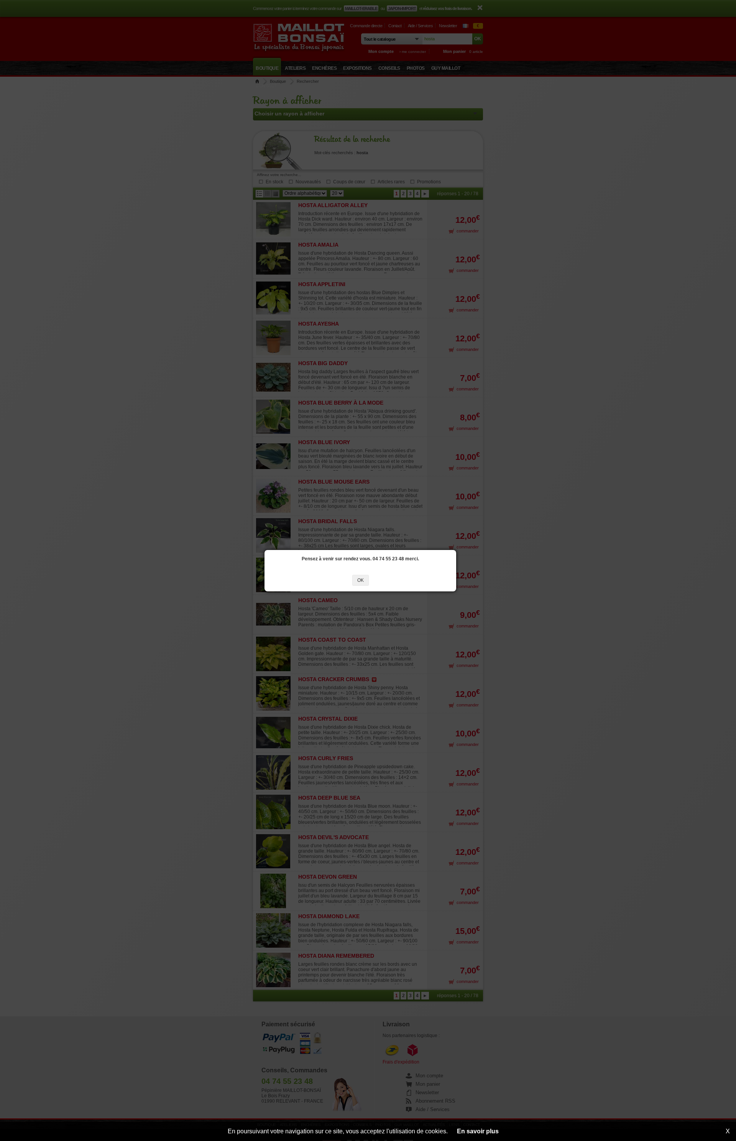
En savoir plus (478, 1131)
